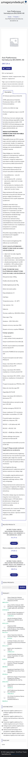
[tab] (8, 92)
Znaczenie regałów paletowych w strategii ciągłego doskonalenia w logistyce (12, 712)
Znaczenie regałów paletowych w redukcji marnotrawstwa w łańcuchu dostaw (13, 718)
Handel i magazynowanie (15, 76)
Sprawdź (8, 68)
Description (8, 92)
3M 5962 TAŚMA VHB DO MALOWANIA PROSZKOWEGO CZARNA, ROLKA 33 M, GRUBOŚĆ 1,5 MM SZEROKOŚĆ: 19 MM (14, 563)
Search (22, 587)
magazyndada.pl (13, 2)
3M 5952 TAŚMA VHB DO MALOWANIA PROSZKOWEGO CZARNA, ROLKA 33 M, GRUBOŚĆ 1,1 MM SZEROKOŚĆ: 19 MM (14, 532)
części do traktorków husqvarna (13, 82)
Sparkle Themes (15, 754)
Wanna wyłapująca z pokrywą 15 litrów (14, 548)
